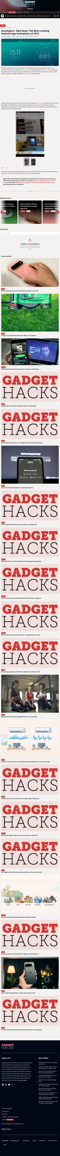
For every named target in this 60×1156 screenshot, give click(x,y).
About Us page (23, 1080)
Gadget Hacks (12, 12)
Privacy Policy (5, 1111)
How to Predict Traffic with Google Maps (47, 1080)
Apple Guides (22, 16)
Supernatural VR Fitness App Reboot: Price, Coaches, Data (19, 717)
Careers (7, 1119)
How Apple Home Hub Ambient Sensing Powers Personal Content (21, 872)
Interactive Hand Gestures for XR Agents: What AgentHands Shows (22, 443)
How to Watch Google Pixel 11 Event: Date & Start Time (18, 993)
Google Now (26, 70)
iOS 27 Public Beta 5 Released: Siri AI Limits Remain (17, 488)
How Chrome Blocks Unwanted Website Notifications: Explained (21, 598)
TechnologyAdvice (14, 1140)
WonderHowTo (4, 12)
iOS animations (17, 173)
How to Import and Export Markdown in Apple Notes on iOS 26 (20, 635)
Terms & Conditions (7, 1108)
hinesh (26, 73)
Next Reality (20, 12)
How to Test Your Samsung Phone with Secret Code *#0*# (47, 1089)
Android (30, 9)
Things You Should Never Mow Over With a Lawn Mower (18, 335)
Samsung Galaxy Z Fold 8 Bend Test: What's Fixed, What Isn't (20, 954)
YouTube (40, 103)
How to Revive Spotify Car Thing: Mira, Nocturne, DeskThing (20, 369)
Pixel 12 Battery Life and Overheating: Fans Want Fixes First (19, 291)
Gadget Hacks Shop (11, 16)
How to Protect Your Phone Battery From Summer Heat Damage (21, 561)
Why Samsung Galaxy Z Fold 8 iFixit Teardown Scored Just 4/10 (20, 672)
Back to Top (6, 1129)
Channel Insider (52, 1140)
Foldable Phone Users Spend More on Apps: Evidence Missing (20, 798)
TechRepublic (25, 1140)
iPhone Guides (41, 16)
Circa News (48, 70)
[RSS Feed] (12, 1085)
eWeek (34, 1140)
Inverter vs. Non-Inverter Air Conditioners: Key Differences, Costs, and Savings (25, 762)
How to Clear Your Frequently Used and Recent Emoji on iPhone (48, 1093)
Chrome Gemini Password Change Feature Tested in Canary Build (21, 1030)
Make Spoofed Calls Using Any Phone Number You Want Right (48, 1098)
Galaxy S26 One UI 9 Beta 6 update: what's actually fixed (18, 406)
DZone (4, 1144)
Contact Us (5, 1114)
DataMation (42, 1140)
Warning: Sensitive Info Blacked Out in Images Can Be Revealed (48, 1102)
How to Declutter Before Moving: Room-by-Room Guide (18, 917)
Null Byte (26, 12)
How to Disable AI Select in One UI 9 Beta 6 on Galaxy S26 (19, 524)
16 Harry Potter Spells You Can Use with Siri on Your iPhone (48, 1076)
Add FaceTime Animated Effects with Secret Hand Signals (48, 1084)
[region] (30, 134)
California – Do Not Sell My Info (10, 1117)
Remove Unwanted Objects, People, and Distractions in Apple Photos (48, 1067)
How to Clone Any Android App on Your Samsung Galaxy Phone (47, 1071)
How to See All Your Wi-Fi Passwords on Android (48, 1063)
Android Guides (31, 16)
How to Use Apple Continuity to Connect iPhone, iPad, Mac (19, 835)
